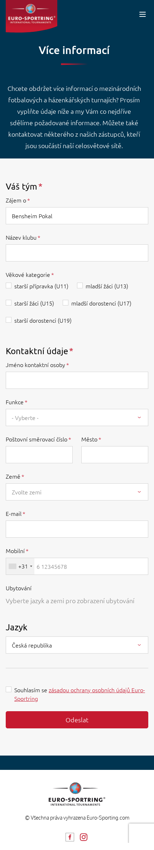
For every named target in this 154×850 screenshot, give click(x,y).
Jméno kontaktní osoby (35, 364)
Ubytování (19, 588)
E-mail (13, 513)
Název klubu (21, 237)
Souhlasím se (79, 694)
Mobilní (15, 551)
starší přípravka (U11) (41, 286)
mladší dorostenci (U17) (101, 303)
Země (13, 476)
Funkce (15, 402)
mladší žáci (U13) (107, 286)
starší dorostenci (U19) (43, 320)
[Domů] (31, 16)
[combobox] (77, 417)
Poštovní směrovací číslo (36, 439)
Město (89, 439)
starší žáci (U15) (34, 303)
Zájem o (16, 200)
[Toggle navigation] (142, 14)
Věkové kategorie (28, 274)
